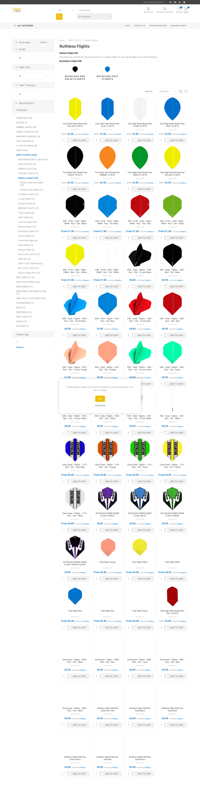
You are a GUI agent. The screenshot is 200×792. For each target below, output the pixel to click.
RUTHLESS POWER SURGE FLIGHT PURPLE (107, 514)
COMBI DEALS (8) (24, 118)
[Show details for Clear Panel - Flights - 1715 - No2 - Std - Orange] (107, 449)
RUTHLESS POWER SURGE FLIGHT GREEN (172, 514)
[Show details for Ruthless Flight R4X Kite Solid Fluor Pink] (107, 693)
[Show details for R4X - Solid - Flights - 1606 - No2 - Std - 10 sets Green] (139, 352)
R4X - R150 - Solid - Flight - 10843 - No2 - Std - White (107, 271)
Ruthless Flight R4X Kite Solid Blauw (139, 709)
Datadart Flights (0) (26, 203)
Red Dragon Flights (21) (28, 231)
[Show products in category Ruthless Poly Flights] (107, 69)
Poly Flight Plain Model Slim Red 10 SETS (172, 612)
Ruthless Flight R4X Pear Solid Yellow (75, 758)
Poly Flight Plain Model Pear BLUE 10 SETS (172, 124)
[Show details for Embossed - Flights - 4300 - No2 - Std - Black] (75, 693)
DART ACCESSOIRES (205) (28, 282)
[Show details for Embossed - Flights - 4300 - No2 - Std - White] (75, 644)
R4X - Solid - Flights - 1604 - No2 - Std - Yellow (107, 417)
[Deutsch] (180, 2)
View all (20, 347)
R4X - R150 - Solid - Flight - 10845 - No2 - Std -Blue (107, 222)
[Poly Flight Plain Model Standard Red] (107, 596)
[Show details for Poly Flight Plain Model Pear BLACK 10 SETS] (75, 157)
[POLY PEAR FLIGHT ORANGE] (107, 157)
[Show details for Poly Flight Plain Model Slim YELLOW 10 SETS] (75, 108)
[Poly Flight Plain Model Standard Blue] (75, 596)
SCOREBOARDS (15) (25, 303)
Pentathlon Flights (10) (28, 194)
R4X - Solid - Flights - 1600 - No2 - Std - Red (172, 319)
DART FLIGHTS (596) (26, 155)
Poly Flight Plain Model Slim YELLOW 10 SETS (75, 124)
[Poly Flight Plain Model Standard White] (172, 547)
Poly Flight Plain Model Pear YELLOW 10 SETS (172, 173)
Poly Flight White (172, 562)
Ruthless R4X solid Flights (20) (31, 183)
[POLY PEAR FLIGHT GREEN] (139, 157)
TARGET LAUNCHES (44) (27, 132)
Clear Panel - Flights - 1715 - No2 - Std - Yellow (172, 465)
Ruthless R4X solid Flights (75, 77)
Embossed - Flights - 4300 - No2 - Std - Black (75, 709)
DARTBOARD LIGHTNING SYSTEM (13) (31, 292)
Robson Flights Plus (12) (29, 273)
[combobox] (98, 10)
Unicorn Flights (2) (26, 236)
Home (62, 40)
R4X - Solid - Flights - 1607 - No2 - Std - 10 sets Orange (75, 368)
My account (148, 12)
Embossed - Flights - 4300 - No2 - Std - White (75, 660)
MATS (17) (21, 307)
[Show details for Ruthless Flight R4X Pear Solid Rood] (139, 742)
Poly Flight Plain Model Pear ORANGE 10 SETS (107, 173)
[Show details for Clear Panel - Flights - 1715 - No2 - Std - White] (75, 498)
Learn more (100, 406)
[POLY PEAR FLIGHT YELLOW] (172, 157)
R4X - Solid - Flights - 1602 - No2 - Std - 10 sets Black (140, 271)
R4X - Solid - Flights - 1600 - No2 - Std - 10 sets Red (140, 319)
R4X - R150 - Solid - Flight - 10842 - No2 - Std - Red (140, 222)
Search (59, 16)
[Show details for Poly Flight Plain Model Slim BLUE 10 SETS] (107, 108)
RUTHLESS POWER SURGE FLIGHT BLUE (140, 514)
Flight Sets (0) (24, 259)
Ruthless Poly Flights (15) (31, 189)
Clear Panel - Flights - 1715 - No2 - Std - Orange (107, 465)
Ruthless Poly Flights (107, 77)
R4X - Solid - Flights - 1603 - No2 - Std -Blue (107, 319)
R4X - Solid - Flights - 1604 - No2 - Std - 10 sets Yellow (75, 417)
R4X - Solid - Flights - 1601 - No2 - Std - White (172, 417)
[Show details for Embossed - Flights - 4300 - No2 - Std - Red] (107, 644)
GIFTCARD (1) (22, 326)
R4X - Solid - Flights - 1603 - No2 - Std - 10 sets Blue (75, 319)
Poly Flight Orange (107, 562)
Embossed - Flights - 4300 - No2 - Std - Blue (172, 660)
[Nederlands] (170, 2)
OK (100, 399)
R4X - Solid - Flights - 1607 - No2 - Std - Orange (107, 368)
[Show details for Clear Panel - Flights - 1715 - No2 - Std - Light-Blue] (75, 449)
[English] (175, 2)
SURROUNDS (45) (24, 312)
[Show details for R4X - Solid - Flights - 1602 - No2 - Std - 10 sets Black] (139, 255)
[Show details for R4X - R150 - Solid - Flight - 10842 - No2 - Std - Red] (139, 206)
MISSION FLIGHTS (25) (28, 208)
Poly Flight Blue (75, 611)
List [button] (186, 91)
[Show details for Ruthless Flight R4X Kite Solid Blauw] (139, 693)
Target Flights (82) (26, 213)
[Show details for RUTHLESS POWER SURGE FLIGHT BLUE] (139, 498)
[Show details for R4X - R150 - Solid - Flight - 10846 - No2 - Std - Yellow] (75, 255)
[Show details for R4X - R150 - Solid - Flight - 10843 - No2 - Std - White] (107, 255)
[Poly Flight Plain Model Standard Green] (139, 596)
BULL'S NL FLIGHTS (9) (28, 268)
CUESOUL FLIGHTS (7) (28, 173)
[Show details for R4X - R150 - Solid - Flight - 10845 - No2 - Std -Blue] (107, 206)
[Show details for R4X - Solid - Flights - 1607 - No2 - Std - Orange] (107, 352)
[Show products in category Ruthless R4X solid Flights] (75, 69)
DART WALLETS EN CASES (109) (30, 298)
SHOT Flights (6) (25, 217)
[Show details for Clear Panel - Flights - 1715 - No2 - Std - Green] (139, 449)
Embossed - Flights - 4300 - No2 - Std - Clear (139, 660)
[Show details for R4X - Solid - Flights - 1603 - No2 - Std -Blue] (107, 303)
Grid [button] (181, 91)
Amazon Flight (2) (26, 250)
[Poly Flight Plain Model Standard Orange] (107, 547)
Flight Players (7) (25, 245)
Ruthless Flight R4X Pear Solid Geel (172, 709)
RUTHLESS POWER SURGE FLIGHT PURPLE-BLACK (75, 563)
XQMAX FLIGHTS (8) (27, 169)
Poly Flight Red (107, 611)
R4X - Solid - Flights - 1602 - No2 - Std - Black (172, 271)
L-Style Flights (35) (26, 199)
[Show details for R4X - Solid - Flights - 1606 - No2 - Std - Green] (172, 352)
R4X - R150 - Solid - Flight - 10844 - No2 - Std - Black (75, 222)
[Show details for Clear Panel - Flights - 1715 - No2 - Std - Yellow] (172, 449)
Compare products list (164, 12)
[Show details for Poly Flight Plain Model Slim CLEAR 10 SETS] (139, 108)
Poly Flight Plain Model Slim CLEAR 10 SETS (140, 124)
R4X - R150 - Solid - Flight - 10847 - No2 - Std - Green (172, 222)
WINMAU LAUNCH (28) (26, 127)
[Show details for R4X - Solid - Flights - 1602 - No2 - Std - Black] (172, 255)
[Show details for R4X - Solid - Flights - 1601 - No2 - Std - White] (172, 401)
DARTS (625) (21, 150)
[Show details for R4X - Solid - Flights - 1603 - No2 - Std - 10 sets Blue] (75, 303)
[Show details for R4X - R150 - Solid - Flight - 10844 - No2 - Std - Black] (75, 206)
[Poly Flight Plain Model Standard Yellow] (139, 547)
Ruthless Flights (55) (28, 178)
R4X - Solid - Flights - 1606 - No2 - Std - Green (172, 368)
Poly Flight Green (140, 611)
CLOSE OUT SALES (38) (26, 145)
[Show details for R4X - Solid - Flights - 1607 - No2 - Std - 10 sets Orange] (75, 352)
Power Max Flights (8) (28, 240)
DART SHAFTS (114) (25, 277)
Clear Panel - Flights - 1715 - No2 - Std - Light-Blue (75, 465)
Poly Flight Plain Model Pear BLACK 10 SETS (75, 173)
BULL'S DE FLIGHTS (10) (29, 254)
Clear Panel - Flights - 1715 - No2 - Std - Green (140, 465)
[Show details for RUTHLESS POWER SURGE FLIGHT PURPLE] (107, 498)
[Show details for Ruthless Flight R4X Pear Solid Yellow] (75, 742)
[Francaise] (184, 2)
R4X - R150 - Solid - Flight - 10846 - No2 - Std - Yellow (75, 271)
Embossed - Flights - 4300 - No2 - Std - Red (107, 660)
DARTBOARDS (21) (24, 286)
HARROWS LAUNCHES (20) (28, 136)
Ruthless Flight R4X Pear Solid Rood (140, 758)
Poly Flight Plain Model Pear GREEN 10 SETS (140, 173)
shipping (85, 134)
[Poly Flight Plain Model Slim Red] (172, 596)
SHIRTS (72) (21, 321)
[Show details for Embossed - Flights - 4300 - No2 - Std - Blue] (172, 644)
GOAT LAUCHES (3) (25, 141)
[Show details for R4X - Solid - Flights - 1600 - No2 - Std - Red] (172, 303)
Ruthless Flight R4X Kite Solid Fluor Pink (107, 709)
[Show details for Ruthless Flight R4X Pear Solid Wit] (107, 742)
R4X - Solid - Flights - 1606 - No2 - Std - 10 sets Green (140, 368)
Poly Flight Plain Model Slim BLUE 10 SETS (107, 124)
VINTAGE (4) (21, 122)
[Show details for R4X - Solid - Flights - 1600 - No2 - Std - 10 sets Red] (139, 303)
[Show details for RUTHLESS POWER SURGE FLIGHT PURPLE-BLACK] (75, 547)
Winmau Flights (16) (27, 226)
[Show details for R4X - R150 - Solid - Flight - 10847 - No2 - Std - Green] (172, 206)
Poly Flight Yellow (140, 562)
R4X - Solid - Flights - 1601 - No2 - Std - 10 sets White (140, 417)
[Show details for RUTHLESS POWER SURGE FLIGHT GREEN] (172, 498)
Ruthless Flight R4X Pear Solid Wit (107, 758)
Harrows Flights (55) (27, 222)
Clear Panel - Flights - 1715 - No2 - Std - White (75, 514)
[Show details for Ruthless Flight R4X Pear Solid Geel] (172, 693)
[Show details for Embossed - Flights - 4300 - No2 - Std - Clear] (139, 644)
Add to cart (79, 140)
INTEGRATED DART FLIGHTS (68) (33, 159)
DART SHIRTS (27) (24, 317)
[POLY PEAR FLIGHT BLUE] (172, 108)
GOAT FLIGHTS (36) (27, 164)
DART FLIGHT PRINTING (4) (30, 263)
